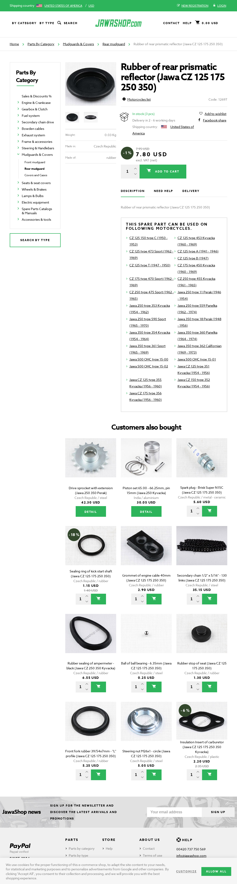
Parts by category (82, 848)
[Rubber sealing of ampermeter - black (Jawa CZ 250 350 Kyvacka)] (90, 640)
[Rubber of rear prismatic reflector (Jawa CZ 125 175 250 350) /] (90, 84)
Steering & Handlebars (38, 148)
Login (221, 6)
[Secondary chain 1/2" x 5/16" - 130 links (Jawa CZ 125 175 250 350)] (201, 552)
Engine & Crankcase (36, 102)
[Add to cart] (209, 511)
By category (24, 23)
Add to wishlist (215, 114)
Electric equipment (35, 202)
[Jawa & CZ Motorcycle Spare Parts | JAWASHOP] (118, 23)
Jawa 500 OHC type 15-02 (148, 366)
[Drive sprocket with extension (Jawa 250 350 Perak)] (90, 464)
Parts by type (78, 855)
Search (71, 23)
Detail (90, 512)
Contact (171, 23)
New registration (194, 6)
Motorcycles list (139, 99)
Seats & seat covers (36, 183)
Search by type (35, 240)
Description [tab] (133, 191)
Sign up (218, 812)
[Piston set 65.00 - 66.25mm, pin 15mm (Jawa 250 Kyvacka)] (146, 464)
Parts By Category (41, 44)
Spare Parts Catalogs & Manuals (37, 211)
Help (187, 23)
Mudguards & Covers (78, 44)
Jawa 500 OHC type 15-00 (148, 359)
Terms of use (152, 855)
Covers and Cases (36, 175)
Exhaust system (33, 135)
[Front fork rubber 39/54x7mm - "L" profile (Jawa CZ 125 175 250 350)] (90, 728)
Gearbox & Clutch (34, 109)
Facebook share (214, 120)
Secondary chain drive (38, 122)
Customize (186, 871)
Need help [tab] (163, 191)
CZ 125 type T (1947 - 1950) (149, 265)
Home (14, 44)
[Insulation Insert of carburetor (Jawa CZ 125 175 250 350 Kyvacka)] (201, 728)
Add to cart (166, 171)
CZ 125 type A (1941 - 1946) (198, 251)
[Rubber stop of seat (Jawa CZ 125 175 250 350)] (201, 640)
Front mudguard (35, 162)
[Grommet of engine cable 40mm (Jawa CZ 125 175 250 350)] (146, 552)
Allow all (216, 871)
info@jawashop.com (191, 855)
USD (91, 6)
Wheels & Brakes (34, 189)
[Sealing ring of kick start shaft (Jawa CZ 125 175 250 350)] (90, 552)
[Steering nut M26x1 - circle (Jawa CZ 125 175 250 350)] (146, 728)
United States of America (63, 6)
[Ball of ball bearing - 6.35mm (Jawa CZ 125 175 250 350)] (146, 640)
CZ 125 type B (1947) (193, 258)
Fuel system (31, 115)
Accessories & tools (36, 219)
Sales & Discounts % (37, 96)
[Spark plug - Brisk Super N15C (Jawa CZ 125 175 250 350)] (201, 464)
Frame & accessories (37, 141)
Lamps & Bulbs (33, 196)
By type (47, 23)
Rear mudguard (114, 44)
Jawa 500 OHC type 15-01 (197, 359)
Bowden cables (33, 128)
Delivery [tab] (190, 191)
